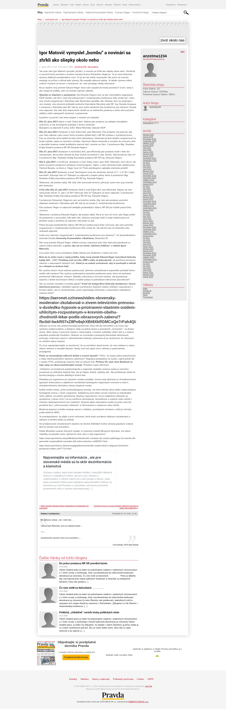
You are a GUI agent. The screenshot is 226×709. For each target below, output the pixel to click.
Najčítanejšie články (73, 12)
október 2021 (148, 232)
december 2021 (149, 227)
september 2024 (150, 161)
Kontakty (73, 679)
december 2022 (149, 201)
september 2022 (150, 208)
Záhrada (108, 5)
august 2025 (148, 145)
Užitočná (117, 5)
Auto (72, 5)
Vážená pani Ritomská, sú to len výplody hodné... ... (62, 526)
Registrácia (171, 5)
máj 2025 (147, 148)
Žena (92, 5)
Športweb (64, 5)
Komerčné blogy (140, 12)
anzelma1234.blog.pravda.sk (154, 59)
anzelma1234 (80, 67)
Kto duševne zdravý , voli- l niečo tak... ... (57, 520)
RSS (182, 52)
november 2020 (149, 255)
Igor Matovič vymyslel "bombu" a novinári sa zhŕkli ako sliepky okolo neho (92, 19)
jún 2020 (146, 266)
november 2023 (149, 178)
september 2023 (150, 182)
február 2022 (148, 223)
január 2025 (148, 156)
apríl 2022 (147, 219)
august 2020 (148, 262)
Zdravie (86, 5)
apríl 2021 (147, 244)
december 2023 (149, 176)
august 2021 (148, 236)
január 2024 (148, 173)
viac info (148, 686)
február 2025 (148, 154)
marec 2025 (148, 152)
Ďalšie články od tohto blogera (63, 557)
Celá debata (118, 545)
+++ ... (43, 532)
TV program (148, 297)
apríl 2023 (147, 193)
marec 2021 (148, 247)
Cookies (140, 679)
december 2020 (149, 253)
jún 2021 (146, 240)
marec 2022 (148, 221)
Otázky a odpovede (100, 679)
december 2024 (149, 158)
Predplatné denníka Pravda (76, 657)
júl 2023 (146, 186)
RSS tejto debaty (131, 545)
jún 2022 (146, 214)
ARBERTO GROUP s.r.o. (138, 702)
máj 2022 (147, 216)
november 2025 (149, 141)
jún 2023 (146, 189)
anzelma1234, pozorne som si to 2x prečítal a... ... (61, 538)
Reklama (85, 679)
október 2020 (148, 257)
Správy (56, 5)
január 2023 (148, 199)
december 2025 (149, 139)
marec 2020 (148, 272)
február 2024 (148, 171)
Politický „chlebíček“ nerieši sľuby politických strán (89, 612)
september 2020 (150, 260)
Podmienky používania (123, 679)
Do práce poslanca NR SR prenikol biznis (83, 563)
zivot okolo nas (51, 19)
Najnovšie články (52, 12)
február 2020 (148, 275)
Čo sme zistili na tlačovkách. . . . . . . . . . (81, 588)
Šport (145, 295)
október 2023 (148, 180)
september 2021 (150, 234)
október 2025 (148, 143)
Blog (40, 12)
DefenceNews (135, 5)
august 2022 (148, 210)
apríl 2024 (147, 169)
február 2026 (148, 135)
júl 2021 (146, 238)
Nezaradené (93, 67)
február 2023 (148, 197)
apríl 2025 (147, 150)
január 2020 (148, 277)
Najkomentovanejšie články (99, 12)
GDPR (150, 679)
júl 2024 (146, 163)
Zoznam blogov (122, 12)
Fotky (145, 289)
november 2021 (149, 229)
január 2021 (148, 251)
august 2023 (148, 184)
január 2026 (148, 137)
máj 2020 (147, 268)
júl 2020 (146, 264)
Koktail (78, 5)
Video (124, 5)
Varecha (99, 5)
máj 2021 (147, 242)
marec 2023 (148, 195)
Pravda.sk (147, 291)
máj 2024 (147, 167)
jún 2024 (146, 165)
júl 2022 (146, 212)
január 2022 (148, 225)
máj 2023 (147, 191)
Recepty (146, 293)
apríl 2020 (147, 270)
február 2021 (148, 249)
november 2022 (149, 204)
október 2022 (148, 206)
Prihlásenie (182, 5)
